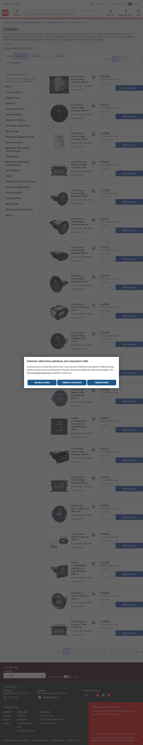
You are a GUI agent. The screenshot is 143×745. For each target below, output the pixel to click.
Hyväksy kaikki (42, 382)
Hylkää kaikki (102, 382)
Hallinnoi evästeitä (72, 382)
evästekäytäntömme (41, 373)
